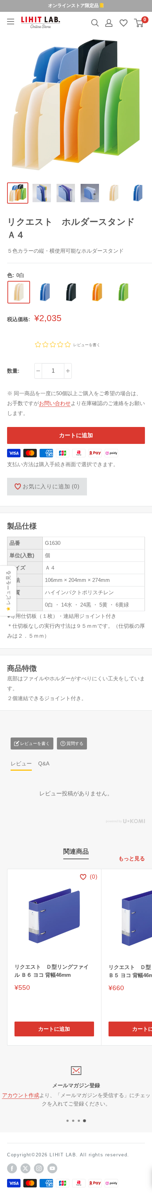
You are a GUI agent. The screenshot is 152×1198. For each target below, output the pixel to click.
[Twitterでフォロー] (25, 1168)
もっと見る (131, 858)
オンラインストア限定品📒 (76, 5)
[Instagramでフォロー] (39, 1168)
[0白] (18, 292)
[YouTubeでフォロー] (52, 1168)
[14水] (45, 292)
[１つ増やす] (67, 370)
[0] (139, 23)
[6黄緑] (123, 292)
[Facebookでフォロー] (12, 1168)
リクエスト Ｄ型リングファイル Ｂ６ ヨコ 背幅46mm (51, 971)
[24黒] (71, 292)
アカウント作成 (20, 1095)
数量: (13, 371)
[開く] (95, 23)
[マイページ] (108, 23)
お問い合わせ (55, 403)
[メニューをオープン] (10, 21)
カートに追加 (76, 435)
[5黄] (97, 292)
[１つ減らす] (38, 370)
